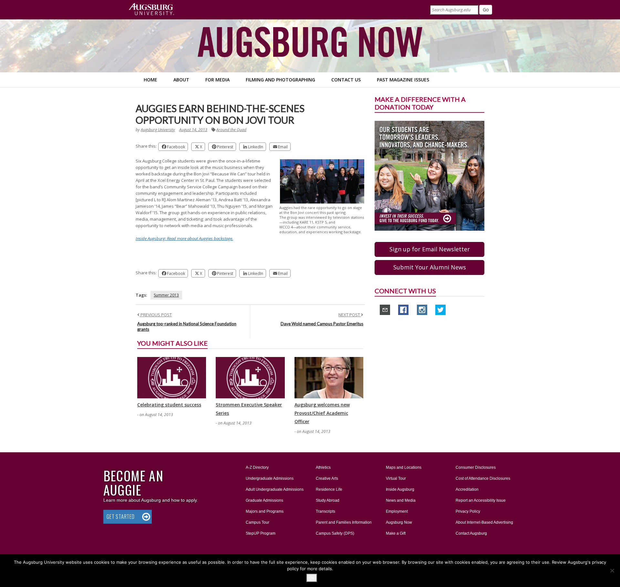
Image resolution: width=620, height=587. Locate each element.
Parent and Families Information (344, 522)
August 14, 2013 (193, 129)
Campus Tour (257, 522)
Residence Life (329, 489)
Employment (397, 511)
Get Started (121, 516)
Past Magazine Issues (403, 80)
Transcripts (325, 511)
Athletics (323, 467)
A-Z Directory (257, 467)
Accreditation (467, 489)
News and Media (401, 500)
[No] (612, 570)
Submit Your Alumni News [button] (429, 267)
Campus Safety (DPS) (335, 533)
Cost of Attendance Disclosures (483, 478)
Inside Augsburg (400, 489)
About (181, 80)
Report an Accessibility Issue (481, 500)
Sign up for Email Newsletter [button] (429, 249)
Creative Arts (327, 478)
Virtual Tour (396, 478)
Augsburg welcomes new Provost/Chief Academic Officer (322, 413)
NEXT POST (349, 315)
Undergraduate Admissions (270, 478)
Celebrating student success (169, 405)
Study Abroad (327, 500)
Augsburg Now (399, 522)
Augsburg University (158, 129)
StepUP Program (260, 533)
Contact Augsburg (471, 533)
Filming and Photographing (280, 80)
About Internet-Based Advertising (484, 522)
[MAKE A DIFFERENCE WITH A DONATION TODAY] (429, 175)
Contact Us (346, 80)
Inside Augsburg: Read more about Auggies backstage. (184, 238)
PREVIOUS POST (156, 315)
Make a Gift (396, 533)
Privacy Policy (468, 511)
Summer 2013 (166, 295)
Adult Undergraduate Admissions (275, 489)
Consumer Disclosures (476, 467)
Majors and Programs (264, 511)
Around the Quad (231, 129)
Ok (312, 578)
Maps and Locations (403, 467)
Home (150, 80)
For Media (217, 80)
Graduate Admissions (264, 500)
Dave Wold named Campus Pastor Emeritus (322, 323)
